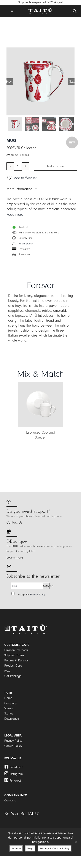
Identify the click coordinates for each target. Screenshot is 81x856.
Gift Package (13, 676)
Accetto (16, 848)
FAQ (7, 671)
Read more (14, 214)
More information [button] (19, 189)
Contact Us (14, 522)
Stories (8, 713)
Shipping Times (14, 655)
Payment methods (16, 650)
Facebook (16, 767)
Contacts (10, 800)
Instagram (16, 774)
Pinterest (15, 780)
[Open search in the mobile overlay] (75, 11)
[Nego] (75, 842)
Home (8, 698)
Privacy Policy (37, 594)
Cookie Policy (13, 746)
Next (72, 81)
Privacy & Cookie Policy (55, 848)
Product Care (13, 665)
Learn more (14, 557)
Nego (30, 848)
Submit (46, 586)
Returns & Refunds (16, 660)
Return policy (26, 243)
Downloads (11, 719)
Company (10, 703)
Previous (9, 81)
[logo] (40, 9)
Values (8, 708)
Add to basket (55, 166)
